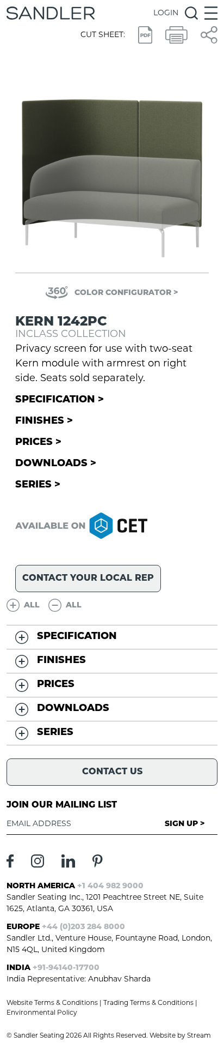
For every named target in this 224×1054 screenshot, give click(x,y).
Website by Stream (180, 1036)
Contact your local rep (88, 578)
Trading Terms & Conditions (148, 1003)
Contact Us (112, 772)
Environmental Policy (42, 1013)
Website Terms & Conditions (52, 1003)
